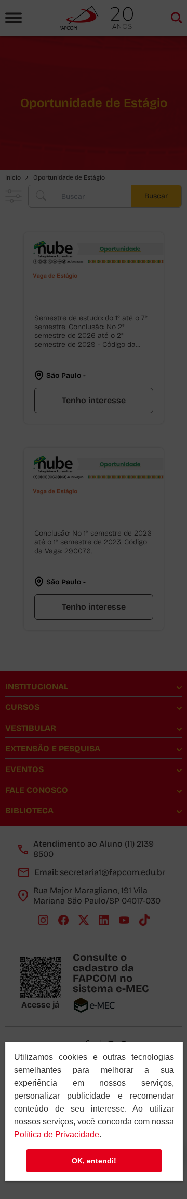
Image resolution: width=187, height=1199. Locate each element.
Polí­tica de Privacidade (56, 1134)
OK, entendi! (94, 1161)
